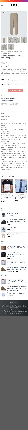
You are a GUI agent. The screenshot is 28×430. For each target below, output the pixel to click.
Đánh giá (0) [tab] (4, 119)
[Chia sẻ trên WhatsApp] (2, 104)
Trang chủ (3, 52)
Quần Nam (19, 52)
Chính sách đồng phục (14, 307)
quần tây (11, 100)
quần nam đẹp (6, 100)
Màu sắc (3, 84)
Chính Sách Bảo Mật (19, 305)
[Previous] (1, 192)
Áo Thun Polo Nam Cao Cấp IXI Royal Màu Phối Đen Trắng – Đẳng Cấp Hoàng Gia (7, 198)
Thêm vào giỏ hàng (16, 90)
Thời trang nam (12, 52)
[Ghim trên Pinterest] (14, 104)
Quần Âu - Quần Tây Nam (10, 98)
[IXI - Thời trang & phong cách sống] (14, 5)
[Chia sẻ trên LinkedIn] (16, 104)
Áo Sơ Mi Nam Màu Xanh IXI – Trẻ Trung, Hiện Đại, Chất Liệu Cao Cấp (20, 197)
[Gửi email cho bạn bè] (11, 104)
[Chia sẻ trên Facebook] (5, 104)
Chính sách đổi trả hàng (8, 306)
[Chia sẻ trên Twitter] (8, 104)
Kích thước (3, 79)
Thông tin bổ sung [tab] (5, 116)
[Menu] (2, 5)
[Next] (27, 192)
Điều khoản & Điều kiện (8, 305)
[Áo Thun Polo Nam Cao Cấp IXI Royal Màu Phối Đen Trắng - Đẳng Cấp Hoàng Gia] (7, 186)
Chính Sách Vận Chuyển (20, 306)
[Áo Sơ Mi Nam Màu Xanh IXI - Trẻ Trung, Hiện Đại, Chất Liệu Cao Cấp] (21, 186)
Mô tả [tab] (2, 113)
